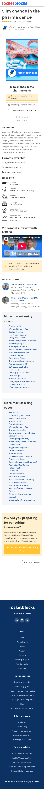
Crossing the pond (17, 384)
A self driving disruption (19, 415)
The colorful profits (17, 430)
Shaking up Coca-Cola (19, 372)
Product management (22, 731)
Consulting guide (22, 686)
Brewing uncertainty (18, 346)
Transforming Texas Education (22, 340)
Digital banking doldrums (20, 494)
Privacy (22, 651)
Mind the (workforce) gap (20, 488)
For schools (22, 642)
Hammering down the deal (20, 456)
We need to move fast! (19, 329)
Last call (12, 497)
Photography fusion (18, 482)
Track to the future (17, 378)
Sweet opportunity (17, 418)
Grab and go (14, 375)
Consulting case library (22, 708)
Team (22, 637)
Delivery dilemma (16, 473)
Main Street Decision (18, 335)
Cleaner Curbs (15, 444)
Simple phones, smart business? (23, 349)
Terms (22, 646)
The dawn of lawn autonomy (21, 361)
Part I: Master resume (22, 753)
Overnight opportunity (19, 438)
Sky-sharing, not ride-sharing (22, 433)
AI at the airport (16, 453)
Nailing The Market (17, 337)
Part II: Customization (22, 758)
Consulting (22, 726)
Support (22, 668)
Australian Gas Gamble (19, 352)
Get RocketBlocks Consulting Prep (22, 549)
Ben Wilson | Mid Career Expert (24, 284)
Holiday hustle (15, 468)
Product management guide (22, 691)
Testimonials (22, 664)
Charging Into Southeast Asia (22, 381)
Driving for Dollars (16, 355)
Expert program (22, 659)
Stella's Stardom (16, 332)
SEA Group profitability (19, 367)
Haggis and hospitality (19, 447)
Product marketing (22, 735)
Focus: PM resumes (22, 762)
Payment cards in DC (18, 364)
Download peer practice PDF (23, 110)
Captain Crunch (16, 424)
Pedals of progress (17, 343)
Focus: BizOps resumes (22, 771)
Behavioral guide (22, 682)
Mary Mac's (14, 370)
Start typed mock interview (23, 105)
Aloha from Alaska (17, 459)
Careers (22, 655)
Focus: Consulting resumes (22, 766)
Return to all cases (32, 562)
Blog (22, 704)
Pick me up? (14, 412)
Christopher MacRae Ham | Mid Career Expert (24, 299)
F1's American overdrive (19, 387)
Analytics (22, 722)
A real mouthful (15, 326)
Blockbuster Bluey (17, 358)
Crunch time (14, 470)
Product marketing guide (22, 695)
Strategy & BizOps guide (22, 699)
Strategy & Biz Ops (22, 739)
